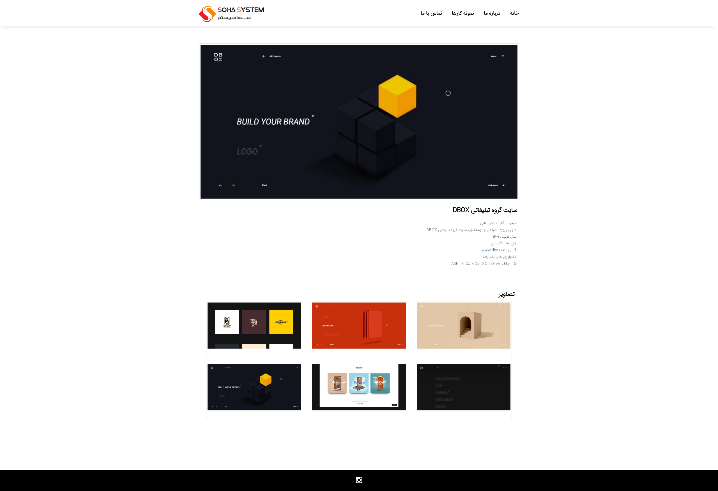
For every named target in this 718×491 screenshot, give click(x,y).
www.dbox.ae (493, 250)
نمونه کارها (463, 13)
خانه (514, 13)
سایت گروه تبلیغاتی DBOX (485, 210)
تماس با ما (431, 13)
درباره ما (492, 13)
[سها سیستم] (231, 14)
